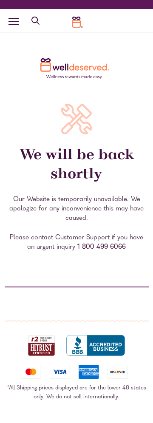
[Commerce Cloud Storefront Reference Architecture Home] (76, 22)
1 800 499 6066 (101, 247)
